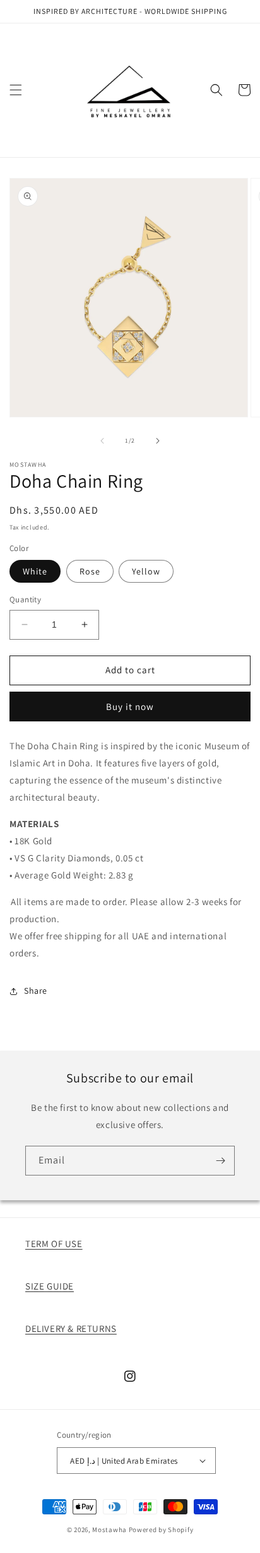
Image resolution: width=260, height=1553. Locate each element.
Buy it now (130, 706)
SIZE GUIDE (49, 1286)
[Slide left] (102, 441)
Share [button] (35, 990)
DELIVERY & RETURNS (71, 1328)
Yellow (146, 571)
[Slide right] (158, 441)
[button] (16, 90)
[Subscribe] (220, 1161)
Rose (90, 571)
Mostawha (109, 1529)
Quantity (25, 599)
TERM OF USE (54, 1244)
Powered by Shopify (161, 1529)
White (35, 571)
